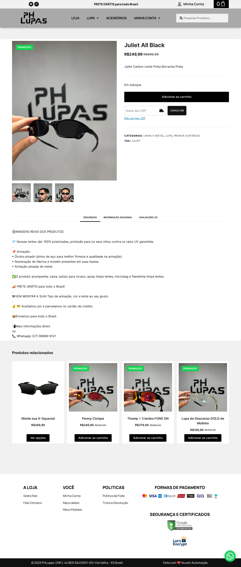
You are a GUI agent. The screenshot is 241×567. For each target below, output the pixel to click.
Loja (75, 18)
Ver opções (38, 438)
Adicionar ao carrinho (176, 97)
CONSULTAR (177, 110)
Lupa (91, 18)
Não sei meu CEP (134, 118)
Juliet (135, 140)
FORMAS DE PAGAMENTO (180, 487)
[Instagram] (36, 4)
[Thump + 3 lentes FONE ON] (148, 387)
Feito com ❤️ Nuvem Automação (185, 563)
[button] (230, 556)
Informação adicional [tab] (118, 217)
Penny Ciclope (93, 418)
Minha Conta (193, 4)
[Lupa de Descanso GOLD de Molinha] (203, 387)
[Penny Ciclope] (93, 387)
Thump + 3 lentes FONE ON (148, 418)
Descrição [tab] (90, 217)
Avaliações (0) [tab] (148, 217)
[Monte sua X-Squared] (38, 387)
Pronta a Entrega (187, 135)
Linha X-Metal (154, 135)
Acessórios (116, 18)
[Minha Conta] (180, 4)
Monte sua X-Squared (38, 418)
